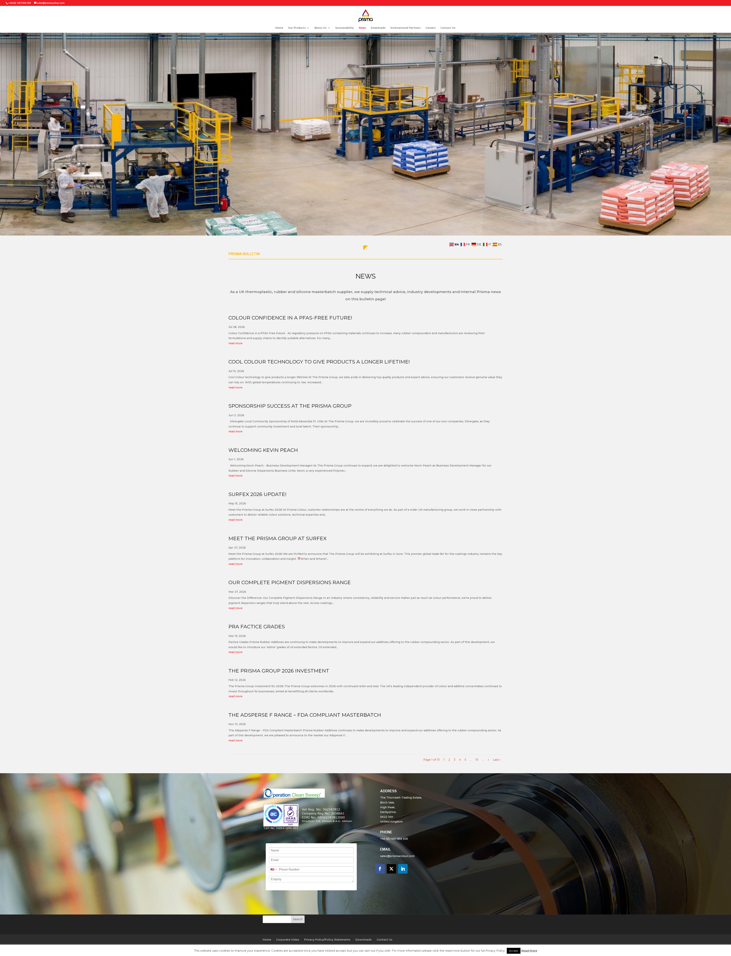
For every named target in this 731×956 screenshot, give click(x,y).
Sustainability (344, 28)
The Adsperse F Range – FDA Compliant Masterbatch (304, 715)
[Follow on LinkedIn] (403, 869)
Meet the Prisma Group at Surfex (277, 538)
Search (297, 919)
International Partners (405, 28)
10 (476, 759)
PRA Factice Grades (256, 627)
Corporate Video (287, 939)
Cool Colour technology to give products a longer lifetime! (319, 362)
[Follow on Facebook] (380, 869)
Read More (529, 950)
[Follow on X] (391, 869)
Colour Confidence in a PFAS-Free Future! (290, 318)
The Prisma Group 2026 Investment (278, 671)
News (362, 28)
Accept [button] (513, 950)
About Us (320, 28)
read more (235, 343)
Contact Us (448, 28)
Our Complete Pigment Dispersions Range (289, 582)
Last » (497, 759)
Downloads (378, 28)
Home (279, 28)
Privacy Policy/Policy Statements (327, 939)
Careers (430, 28)
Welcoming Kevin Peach (263, 450)
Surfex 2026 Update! (257, 494)
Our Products (297, 28)
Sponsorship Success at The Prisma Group (289, 406)
